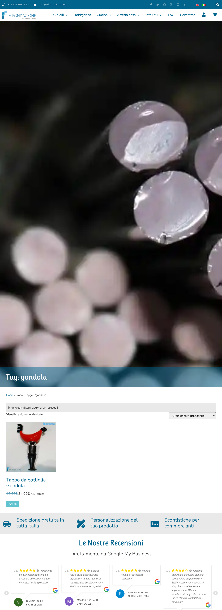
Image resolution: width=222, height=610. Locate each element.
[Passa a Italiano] (204, 5)
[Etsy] (171, 4)
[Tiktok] (184, 4)
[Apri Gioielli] (66, 15)
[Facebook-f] (151, 4)
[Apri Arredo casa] (138, 15)
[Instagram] (164, 4)
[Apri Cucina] (110, 15)
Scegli (13, 504)
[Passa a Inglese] (197, 5)
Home (10, 395)
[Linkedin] (178, 4)
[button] (217, 4)
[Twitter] (157, 4)
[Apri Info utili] (160, 15)
